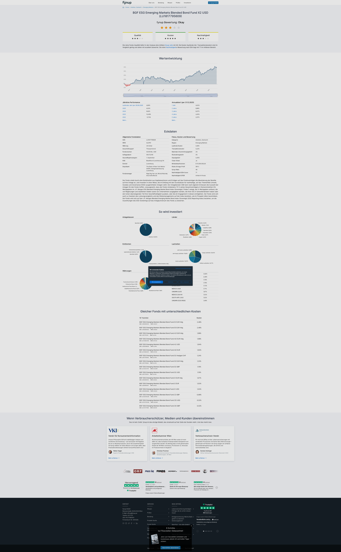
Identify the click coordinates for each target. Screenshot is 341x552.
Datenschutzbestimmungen (183, 268)
